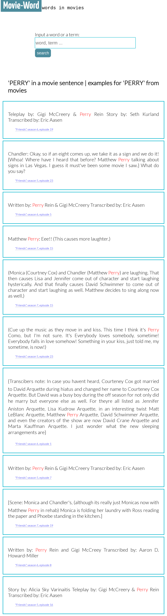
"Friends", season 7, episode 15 (34, 248)
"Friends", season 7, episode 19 (34, 525)
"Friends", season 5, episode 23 (34, 180)
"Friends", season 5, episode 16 (34, 604)
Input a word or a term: (57, 34)
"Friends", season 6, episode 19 (34, 129)
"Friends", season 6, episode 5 (33, 214)
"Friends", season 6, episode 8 (33, 565)
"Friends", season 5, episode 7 (33, 477)
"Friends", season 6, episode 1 (33, 443)
